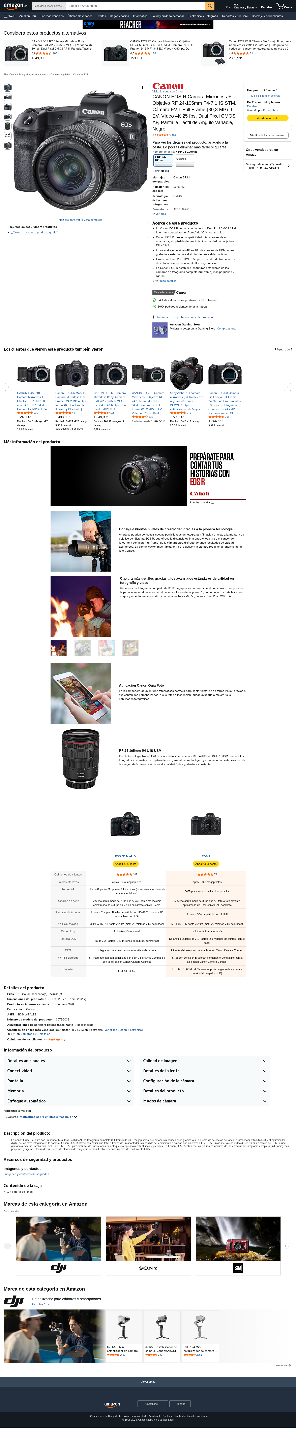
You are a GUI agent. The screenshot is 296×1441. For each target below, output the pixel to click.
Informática (140, 16)
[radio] (7, 87)
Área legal (154, 1416)
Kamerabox (270, 110)
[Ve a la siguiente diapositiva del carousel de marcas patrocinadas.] (289, 1246)
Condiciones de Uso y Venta (105, 1416)
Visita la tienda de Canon (168, 91)
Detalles (252, 106)
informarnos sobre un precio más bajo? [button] (46, 1116)
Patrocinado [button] (10, 1211)
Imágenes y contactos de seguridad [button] (26, 1174)
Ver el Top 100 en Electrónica (123, 1029)
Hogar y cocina (119, 16)
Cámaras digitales (60, 74)
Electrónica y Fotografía (203, 16)
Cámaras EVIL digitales (35, 1033)
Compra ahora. (226, 328)
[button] (9, 16)
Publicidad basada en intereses (192, 1416)
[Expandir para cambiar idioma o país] (229, 7)
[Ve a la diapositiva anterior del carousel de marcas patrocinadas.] (7, 1246)
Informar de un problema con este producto (185, 317)
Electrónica (10, 74)
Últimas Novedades (80, 16)
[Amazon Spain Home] (112, 1405)
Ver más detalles (165, 280)
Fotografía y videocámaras (33, 74)
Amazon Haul (27, 16)
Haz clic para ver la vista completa (80, 219)
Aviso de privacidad (135, 1416)
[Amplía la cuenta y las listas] (256, 7)
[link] (63, 58)
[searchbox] (135, 6)
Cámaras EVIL (81, 74)
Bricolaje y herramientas (267, 16)
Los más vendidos (52, 16)
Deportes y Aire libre (235, 16)
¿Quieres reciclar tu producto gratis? (34, 232)
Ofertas (101, 16)
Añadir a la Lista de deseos (266, 135)
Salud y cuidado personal (167, 16)
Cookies (167, 1416)
